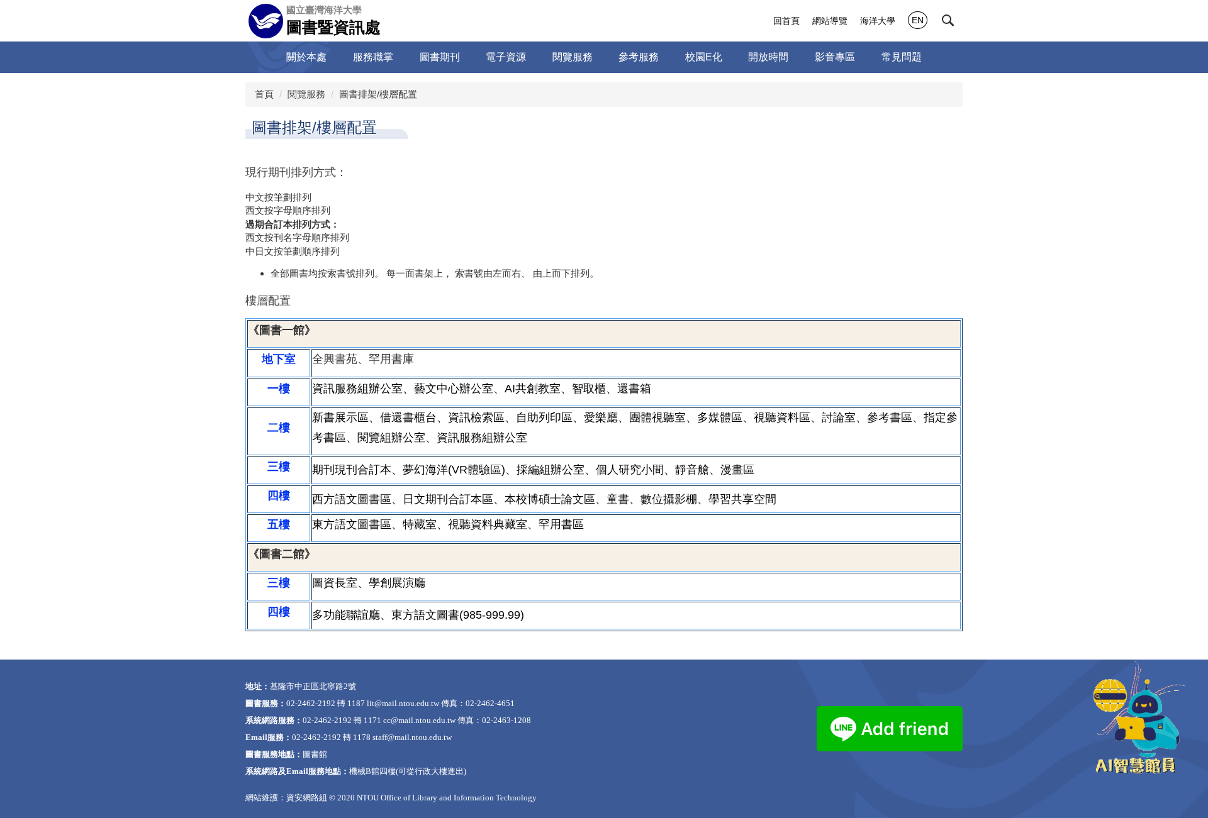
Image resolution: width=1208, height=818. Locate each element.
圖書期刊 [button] (440, 57)
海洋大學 (877, 21)
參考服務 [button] (638, 57)
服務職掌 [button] (373, 57)
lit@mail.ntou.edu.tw (403, 703)
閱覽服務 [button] (572, 57)
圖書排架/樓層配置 (378, 94)
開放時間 (768, 57)
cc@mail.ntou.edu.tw (419, 720)
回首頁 (786, 21)
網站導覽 (829, 21)
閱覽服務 (306, 94)
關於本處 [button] (306, 57)
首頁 (264, 94)
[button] (948, 20)
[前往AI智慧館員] (1136, 717)
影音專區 (835, 57)
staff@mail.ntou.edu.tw (412, 737)
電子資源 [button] (506, 57)
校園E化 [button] (703, 57)
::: (757, 21)
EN (918, 20)
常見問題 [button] (901, 57)
